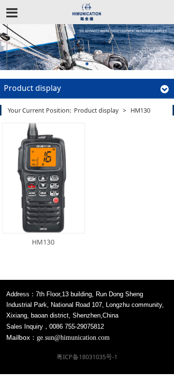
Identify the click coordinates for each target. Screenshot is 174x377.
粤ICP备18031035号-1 (87, 357)
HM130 (43, 241)
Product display (96, 110)
